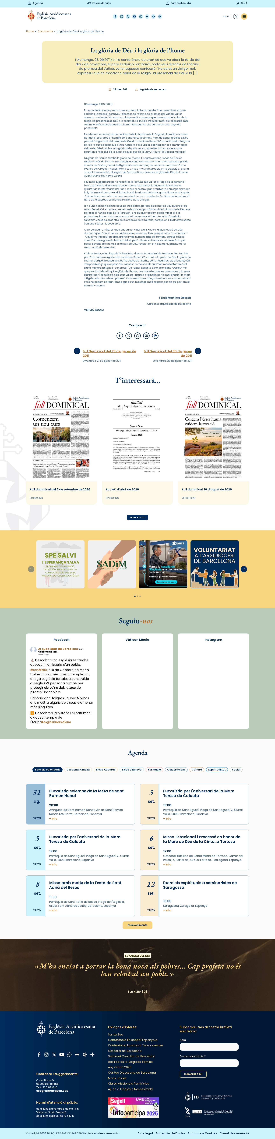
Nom (183, 1040)
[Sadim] (112, 564)
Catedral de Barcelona (125, 1051)
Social (236, 769)
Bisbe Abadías (105, 769)
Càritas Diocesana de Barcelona (132, 1073)
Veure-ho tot (137, 517)
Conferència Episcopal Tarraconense (135, 1045)
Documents (45, 31)
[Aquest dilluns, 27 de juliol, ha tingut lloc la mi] (191, 679)
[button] (244, 569)
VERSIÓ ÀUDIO (94, 310)
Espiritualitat (217, 769)
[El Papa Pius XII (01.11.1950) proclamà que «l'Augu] (191, 666)
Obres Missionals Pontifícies (128, 1083)
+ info (53, 819)
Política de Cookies (202, 1133)
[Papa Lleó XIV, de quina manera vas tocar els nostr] (191, 717)
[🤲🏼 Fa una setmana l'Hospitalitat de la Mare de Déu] (213, 717)
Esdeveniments (137, 925)
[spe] (60, 564)
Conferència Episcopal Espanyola (132, 1040)
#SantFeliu (38, 670)
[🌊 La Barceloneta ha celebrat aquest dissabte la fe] (191, 692)
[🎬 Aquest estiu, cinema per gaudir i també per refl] (235, 666)
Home (30, 31)
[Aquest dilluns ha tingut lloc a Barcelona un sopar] (235, 692)
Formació (154, 769)
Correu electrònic (193, 1056)
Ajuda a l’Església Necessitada (130, 1089)
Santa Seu (115, 1034)
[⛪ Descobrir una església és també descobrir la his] (213, 654)
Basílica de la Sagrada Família (130, 1062)
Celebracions (176, 769)
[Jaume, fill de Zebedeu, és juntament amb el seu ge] (235, 679)
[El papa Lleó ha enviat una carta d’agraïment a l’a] (191, 704)
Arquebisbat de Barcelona (58, 649)
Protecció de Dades (170, 1133)
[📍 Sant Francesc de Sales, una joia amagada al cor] (213, 666)
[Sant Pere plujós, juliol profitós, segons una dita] (235, 717)
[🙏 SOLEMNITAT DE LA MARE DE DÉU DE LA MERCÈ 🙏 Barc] (191, 654)
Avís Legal (145, 1133)
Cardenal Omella (78, 769)
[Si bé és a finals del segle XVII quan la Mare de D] (213, 692)
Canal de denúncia (234, 1133)
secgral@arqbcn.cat (52, 1091)
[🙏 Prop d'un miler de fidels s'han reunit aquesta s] (235, 704)
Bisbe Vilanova (131, 769)
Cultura (197, 769)
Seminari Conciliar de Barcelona (131, 1056)
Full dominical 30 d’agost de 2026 (207, 489)
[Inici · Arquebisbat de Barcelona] (52, 16)
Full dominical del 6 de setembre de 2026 (60, 489)
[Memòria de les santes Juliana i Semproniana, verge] (213, 679)
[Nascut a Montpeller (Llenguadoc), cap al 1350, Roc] (235, 654)
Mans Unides (117, 1078)
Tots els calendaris (47, 769)
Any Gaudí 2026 (119, 1067)
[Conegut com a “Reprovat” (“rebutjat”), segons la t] (213, 704)
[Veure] (163, 564)
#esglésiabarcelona (56, 722)
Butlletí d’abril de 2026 (122, 489)
